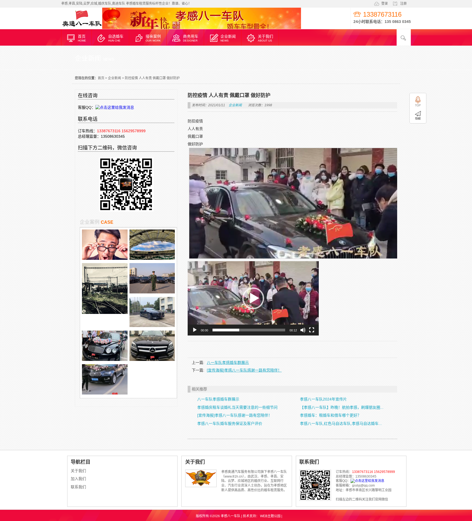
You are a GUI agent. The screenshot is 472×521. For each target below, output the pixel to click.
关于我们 (78, 471)
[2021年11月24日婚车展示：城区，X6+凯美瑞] (105, 393)
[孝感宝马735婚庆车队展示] (152, 325)
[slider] (249, 330)
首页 (101, 78)
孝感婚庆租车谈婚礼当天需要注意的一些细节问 (237, 407)
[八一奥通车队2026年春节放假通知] (104, 312)
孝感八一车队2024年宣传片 (323, 399)
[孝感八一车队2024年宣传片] (152, 292)
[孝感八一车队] (81, 28)
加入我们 (78, 478)
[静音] (303, 330)
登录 (384, 3)
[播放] (194, 330)
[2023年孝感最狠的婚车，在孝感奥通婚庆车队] (105, 359)
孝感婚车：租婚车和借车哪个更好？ (330, 415)
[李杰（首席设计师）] (105, 258)
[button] (253, 298)
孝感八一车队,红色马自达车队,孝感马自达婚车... (341, 423)
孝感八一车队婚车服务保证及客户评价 (229, 423)
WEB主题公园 (270, 516)
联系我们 (78, 487)
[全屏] (311, 330)
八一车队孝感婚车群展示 (228, 362)
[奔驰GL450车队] (152, 359)
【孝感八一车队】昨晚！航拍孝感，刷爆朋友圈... (342, 407)
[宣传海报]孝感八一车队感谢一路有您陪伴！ (244, 370)
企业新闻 (114, 78)
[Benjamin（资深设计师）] (152, 258)
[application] (253, 298)
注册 (403, 3)
